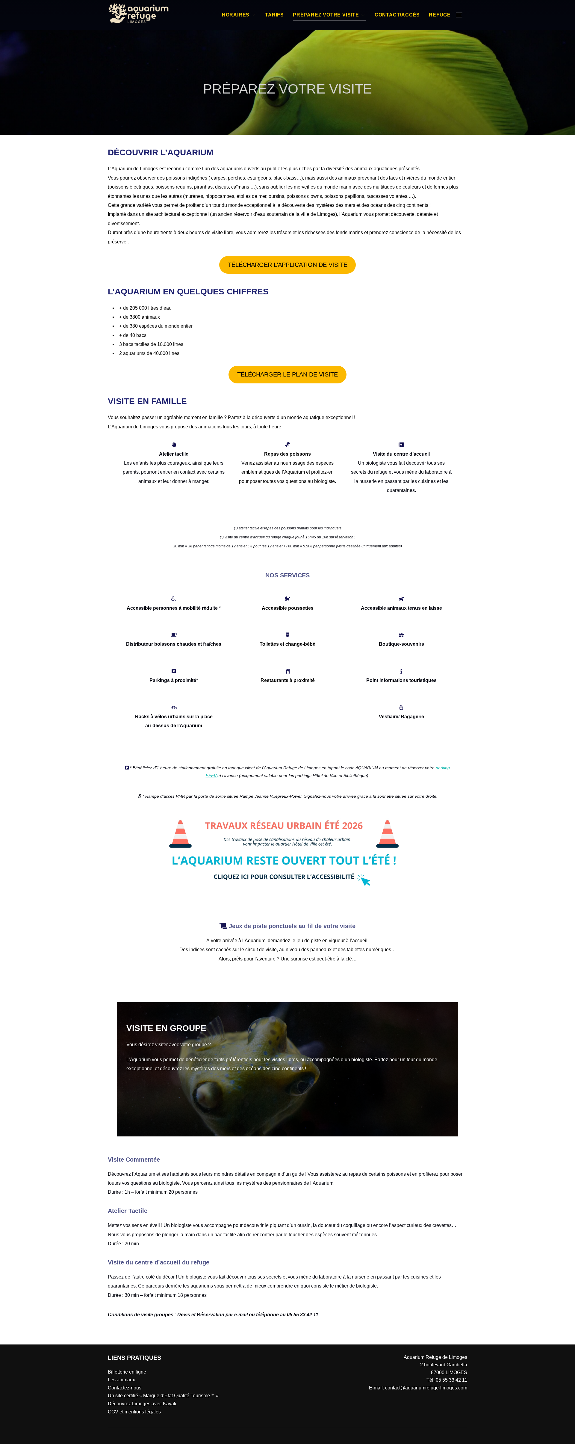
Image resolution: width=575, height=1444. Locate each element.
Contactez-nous (124, 1387)
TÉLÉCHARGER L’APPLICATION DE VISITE (287, 264)
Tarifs (274, 14)
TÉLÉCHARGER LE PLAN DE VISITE (287, 374)
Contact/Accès (397, 14)
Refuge (440, 14)
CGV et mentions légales (134, 1411)
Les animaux (121, 1379)
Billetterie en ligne (127, 1371)
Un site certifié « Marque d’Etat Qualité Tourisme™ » (163, 1395)
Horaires (235, 14)
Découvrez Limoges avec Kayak (142, 1403)
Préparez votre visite (326, 14)
